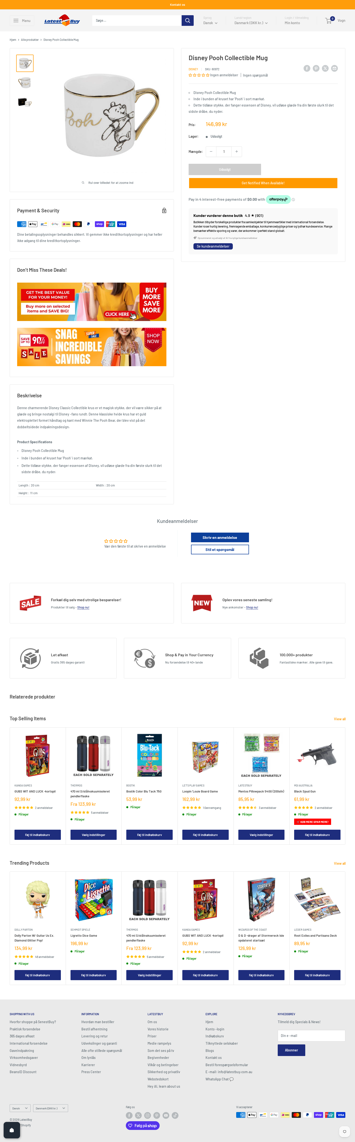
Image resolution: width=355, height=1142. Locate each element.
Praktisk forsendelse (25, 1029)
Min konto (292, 23)
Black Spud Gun (305, 791)
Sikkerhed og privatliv (164, 1072)
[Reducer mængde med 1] (211, 151)
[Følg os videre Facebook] (129, 1115)
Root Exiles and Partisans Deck (315, 935)
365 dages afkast (22, 1036)
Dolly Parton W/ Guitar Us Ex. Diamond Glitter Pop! (34, 937)
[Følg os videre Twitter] (138, 1115)
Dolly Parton (23, 929)
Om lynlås (88, 1058)
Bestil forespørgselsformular (227, 1065)
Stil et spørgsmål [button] (220, 549)
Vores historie (158, 1029)
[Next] (345, 786)
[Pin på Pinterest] (316, 68)
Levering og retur (94, 1036)
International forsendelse (29, 1043)
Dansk (16, 1108)
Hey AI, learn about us (164, 1086)
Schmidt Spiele (80, 929)
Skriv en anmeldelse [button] (220, 537)
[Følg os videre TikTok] (175, 1115)
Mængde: (196, 151)
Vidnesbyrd (18, 1065)
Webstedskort (158, 1079)
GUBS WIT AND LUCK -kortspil (35, 791)
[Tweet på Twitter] (325, 68)
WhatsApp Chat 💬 (220, 1079)
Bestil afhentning (94, 1029)
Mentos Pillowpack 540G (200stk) (261, 791)
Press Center (91, 1072)
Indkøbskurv (215, 1036)
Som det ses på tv (161, 1051)
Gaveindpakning (22, 1051)
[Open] (12, 1130)
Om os (152, 1022)
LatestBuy (245, 785)
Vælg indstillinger (93, 835)
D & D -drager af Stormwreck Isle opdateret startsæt (261, 937)
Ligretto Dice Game (84, 935)
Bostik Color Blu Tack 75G (144, 791)
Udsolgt (225, 169)
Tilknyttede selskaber (222, 1043)
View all (340, 719)
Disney (193, 69)
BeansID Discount (23, 1072)
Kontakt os (177, 5)
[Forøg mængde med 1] (237, 151)
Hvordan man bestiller (97, 1022)
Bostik (130, 785)
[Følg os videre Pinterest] (156, 1115)
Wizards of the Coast (252, 929)
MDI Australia (303, 785)
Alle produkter (30, 39)
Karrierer (88, 1065)
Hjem (13, 39)
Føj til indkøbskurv (37, 835)
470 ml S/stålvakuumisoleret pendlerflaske (90, 793)
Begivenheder (158, 1058)
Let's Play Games (193, 785)
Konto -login (215, 1029)
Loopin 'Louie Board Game (200, 791)
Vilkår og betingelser (163, 1065)
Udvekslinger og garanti (99, 1043)
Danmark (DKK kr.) (46, 1108)
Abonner (291, 1050)
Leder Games (302, 929)
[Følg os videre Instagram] (147, 1115)
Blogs (210, 1051)
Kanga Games (23, 785)
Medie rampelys (159, 1043)
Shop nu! (83, 607)
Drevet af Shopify (20, 1125)
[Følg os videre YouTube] (166, 1115)
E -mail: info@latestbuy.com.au (229, 1072)
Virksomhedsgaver (24, 1058)
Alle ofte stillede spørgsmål (101, 1051)
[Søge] (188, 20)
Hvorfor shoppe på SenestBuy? (33, 1022)
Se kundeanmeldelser (213, 246)
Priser (152, 1036)
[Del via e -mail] (334, 68)
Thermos (76, 785)
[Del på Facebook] (307, 68)
